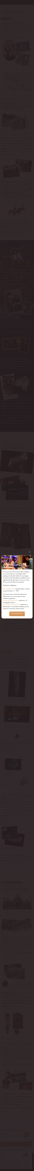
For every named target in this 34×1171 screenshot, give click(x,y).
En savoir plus (17, 614)
